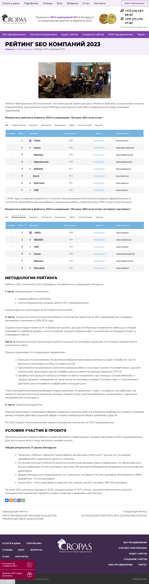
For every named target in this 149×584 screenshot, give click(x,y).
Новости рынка (24, 49)
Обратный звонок (134, 3)
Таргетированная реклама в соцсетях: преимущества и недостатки (29, 517)
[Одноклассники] (11, 500)
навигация (140, 579)
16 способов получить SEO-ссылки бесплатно (114, 515)
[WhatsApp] (23, 500)
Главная (9, 49)
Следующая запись (135, 511)
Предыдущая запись (15, 511)
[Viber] (19, 500)
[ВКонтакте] (7, 500)
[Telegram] (15, 500)
